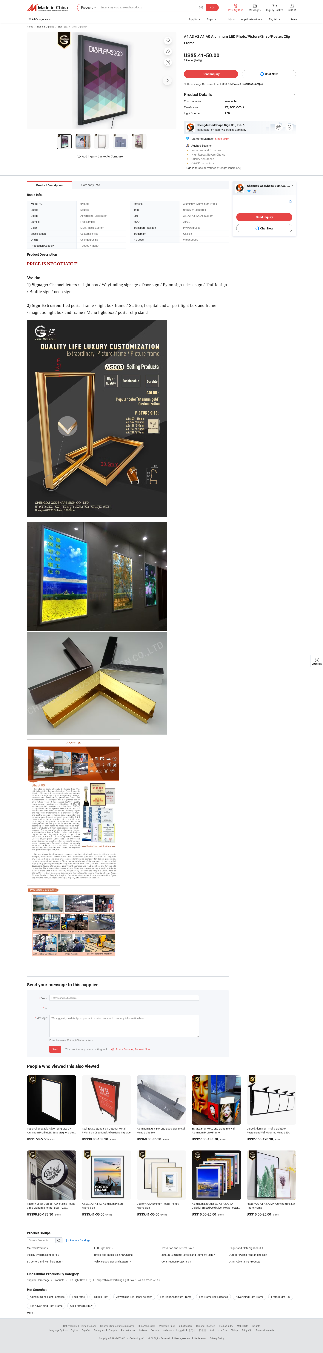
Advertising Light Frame (249, 1297)
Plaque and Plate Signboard (245, 1248)
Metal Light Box (79, 26)
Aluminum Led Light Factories (47, 1297)
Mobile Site (242, 1325)
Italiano (143, 1330)
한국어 (191, 1330)
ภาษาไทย (222, 1330)
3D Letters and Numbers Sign (44, 1261)
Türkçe (234, 1330)
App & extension (250, 19)
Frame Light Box (280, 1297)
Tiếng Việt (247, 1330)
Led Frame (78, 1297)
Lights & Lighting (45, 26)
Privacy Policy (217, 1338)
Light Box (62, 26)
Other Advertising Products (244, 1261)
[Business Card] (290, 201)
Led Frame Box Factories (213, 1297)
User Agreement (182, 1338)
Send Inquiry (211, 74)
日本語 (202, 1330)
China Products (88, 1325)
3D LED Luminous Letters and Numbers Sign (187, 1255)
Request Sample (252, 84)
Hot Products (70, 1325)
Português (99, 1330)
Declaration (200, 1338)
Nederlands (168, 1330)
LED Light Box (102, 1248)
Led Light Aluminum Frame (175, 1297)
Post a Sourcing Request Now (130, 1049)
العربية (181, 1330)
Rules (293, 19)
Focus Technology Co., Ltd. (137, 1338)
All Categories (40, 19)
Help (229, 19)
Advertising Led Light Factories (134, 1297)
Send (55, 1049)
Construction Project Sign (176, 1261)
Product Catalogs (79, 1240)
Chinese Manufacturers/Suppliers (117, 1325)
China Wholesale (146, 1325)
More (30, 1312)
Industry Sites (185, 1325)
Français (112, 1330)
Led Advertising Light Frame (46, 1306)
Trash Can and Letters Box (177, 1248)
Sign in (292, 10)
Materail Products (37, 1248)
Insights (256, 1325)
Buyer (210, 19)
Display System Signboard (42, 1255)
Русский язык (128, 1330)
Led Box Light (100, 1297)
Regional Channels (205, 1325)
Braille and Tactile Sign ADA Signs (113, 1255)
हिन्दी (212, 1330)
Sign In (190, 168)
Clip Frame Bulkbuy (81, 1306)
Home (30, 26)
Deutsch (155, 1330)
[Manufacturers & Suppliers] (47, 8)
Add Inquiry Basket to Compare (102, 156)
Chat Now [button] (271, 74)
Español (86, 1330)
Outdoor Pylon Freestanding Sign (248, 1255)
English (74, 1330)
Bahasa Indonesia (265, 1330)
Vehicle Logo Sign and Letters (111, 1261)
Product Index (226, 1325)
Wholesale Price (167, 1325)
